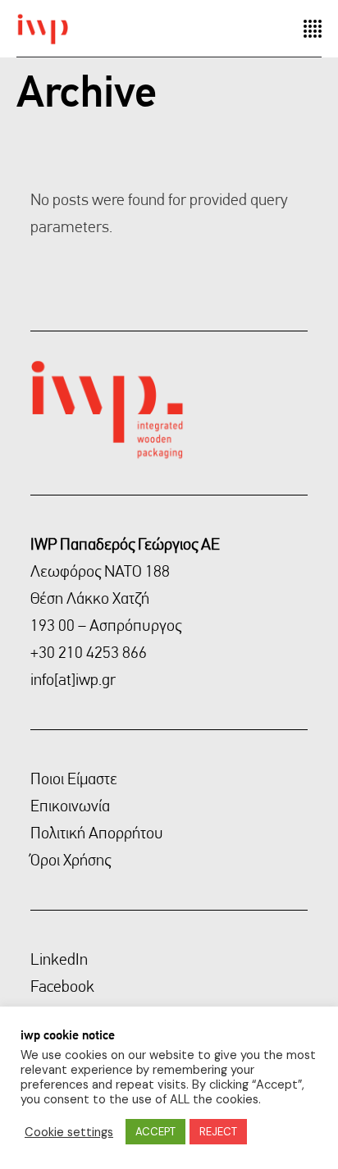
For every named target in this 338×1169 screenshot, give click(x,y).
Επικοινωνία (70, 805)
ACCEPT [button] (155, 1132)
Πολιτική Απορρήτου (96, 833)
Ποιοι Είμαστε (73, 778)
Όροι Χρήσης (70, 860)
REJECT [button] (218, 1132)
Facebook (62, 986)
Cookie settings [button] (69, 1132)
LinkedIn (59, 959)
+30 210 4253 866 (88, 652)
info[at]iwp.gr (73, 679)
